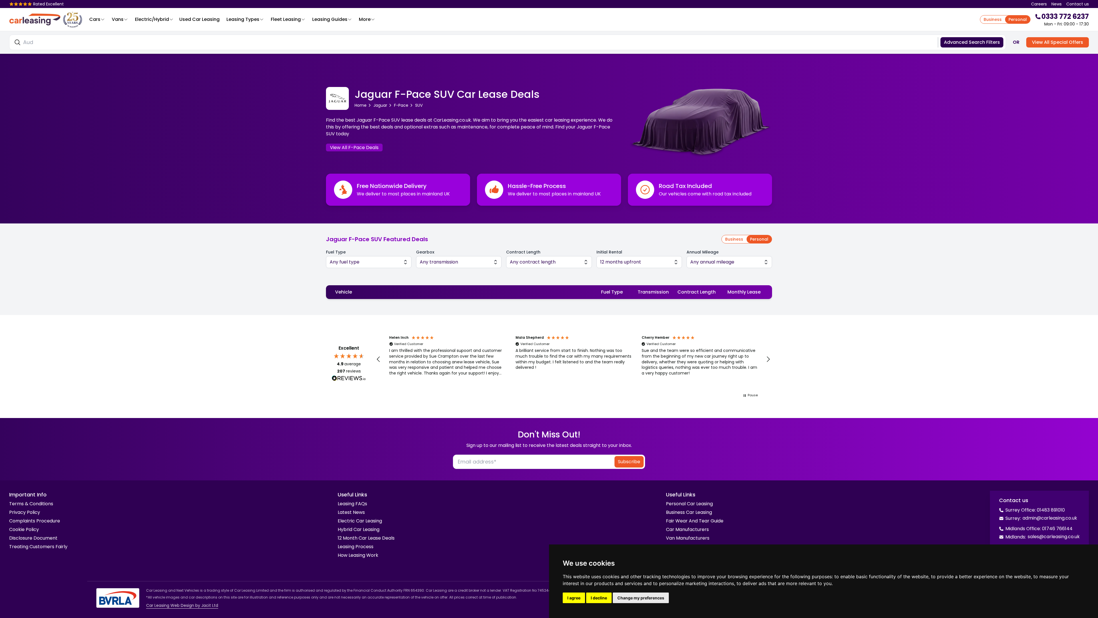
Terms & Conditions (31, 503)
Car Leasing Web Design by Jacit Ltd (182, 605)
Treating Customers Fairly (38, 546)
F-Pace (401, 105)
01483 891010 (1051, 510)
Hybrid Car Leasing (358, 529)
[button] (378, 359)
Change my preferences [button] (640, 597)
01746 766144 (1057, 528)
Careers (1039, 4)
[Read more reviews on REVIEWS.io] (349, 378)
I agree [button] (573, 597)
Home (361, 105)
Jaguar (380, 105)
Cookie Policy (24, 529)
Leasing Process (355, 546)
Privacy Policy (24, 512)
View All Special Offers (1057, 42)
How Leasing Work (358, 555)
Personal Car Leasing (689, 503)
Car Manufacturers (687, 529)
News (1056, 4)
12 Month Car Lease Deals (366, 538)
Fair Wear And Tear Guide (694, 521)
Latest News (351, 512)
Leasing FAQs (352, 503)
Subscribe (629, 461)
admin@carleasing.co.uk (1050, 518)
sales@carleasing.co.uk (1054, 536)
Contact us (1077, 4)
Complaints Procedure (34, 521)
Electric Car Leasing (360, 521)
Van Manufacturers (687, 538)
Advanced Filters (972, 42)
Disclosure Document (33, 538)
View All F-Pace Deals (354, 147)
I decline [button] (599, 597)
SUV (419, 105)
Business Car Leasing (689, 512)
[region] (573, 359)
